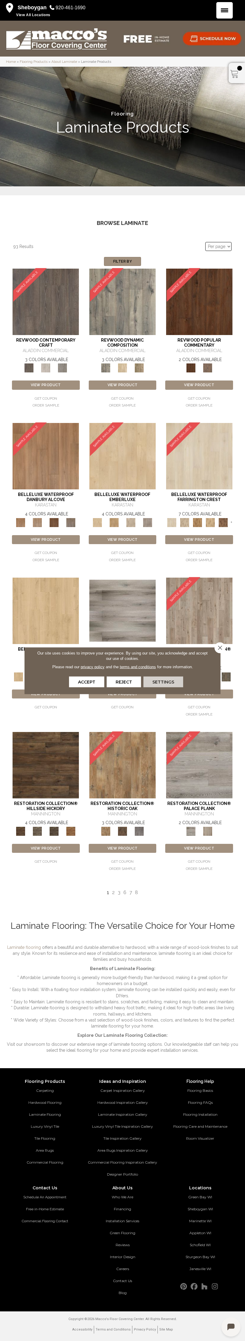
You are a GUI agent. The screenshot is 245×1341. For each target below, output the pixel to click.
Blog (123, 1292)
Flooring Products (34, 62)
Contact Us (122, 1280)
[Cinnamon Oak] (199, 301)
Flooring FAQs (200, 1102)
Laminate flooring (24, 947)
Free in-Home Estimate (45, 1209)
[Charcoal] (122, 831)
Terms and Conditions (113, 1329)
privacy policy (93, 666)
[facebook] (194, 1286)
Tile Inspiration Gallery (122, 1138)
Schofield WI (200, 1245)
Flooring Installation (200, 1114)
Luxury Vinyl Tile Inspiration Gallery (122, 1126)
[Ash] (122, 764)
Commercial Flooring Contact (45, 1221)
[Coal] (54, 831)
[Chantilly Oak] (122, 456)
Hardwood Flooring (45, 1102)
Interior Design (122, 1257)
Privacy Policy (145, 1329)
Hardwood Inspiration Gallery (122, 1102)
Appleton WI (200, 1233)
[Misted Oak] (207, 368)
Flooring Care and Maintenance (200, 1126)
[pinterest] (183, 1286)
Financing (122, 1209)
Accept (86, 681)
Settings (163, 681)
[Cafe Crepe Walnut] (37, 522)
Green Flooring (122, 1233)
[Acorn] (46, 764)
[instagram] (215, 1286)
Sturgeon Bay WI (200, 1257)
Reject (124, 681)
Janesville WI (200, 1269)
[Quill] (226, 676)
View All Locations (33, 15)
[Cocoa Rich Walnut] (54, 522)
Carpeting (45, 1090)
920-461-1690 (70, 7)
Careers (122, 1269)
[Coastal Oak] (122, 368)
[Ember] (70, 831)
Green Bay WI (200, 1197)
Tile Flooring (44, 1138)
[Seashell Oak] (45, 368)
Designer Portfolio (122, 1174)
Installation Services (122, 1221)
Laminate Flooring (45, 1114)
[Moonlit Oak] (130, 522)
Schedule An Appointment (44, 1197)
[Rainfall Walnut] (70, 522)
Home (11, 62)
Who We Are (122, 1197)
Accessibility (82, 1329)
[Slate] (139, 831)
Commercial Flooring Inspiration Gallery (122, 1162)
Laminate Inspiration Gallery (122, 1114)
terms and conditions (138, 666)
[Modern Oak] (122, 301)
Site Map (166, 1329)
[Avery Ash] (122, 610)
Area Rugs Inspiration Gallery (122, 1150)
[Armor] (199, 764)
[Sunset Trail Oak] (114, 522)
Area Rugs (45, 1150)
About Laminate (64, 62)
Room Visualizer (200, 1138)
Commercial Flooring (45, 1162)
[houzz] (204, 1286)
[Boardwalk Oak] (139, 368)
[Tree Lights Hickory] (184, 522)
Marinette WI (200, 1221)
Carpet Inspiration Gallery (122, 1090)
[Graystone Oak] (147, 522)
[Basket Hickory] (210, 522)
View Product (46, 385)
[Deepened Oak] (46, 301)
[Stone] (37, 831)
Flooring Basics (200, 1090)
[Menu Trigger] (224, 10)
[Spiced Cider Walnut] (46, 456)
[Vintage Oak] (62, 368)
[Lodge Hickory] (197, 522)
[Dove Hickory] (199, 456)
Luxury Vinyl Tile (45, 1126)
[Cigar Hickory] (223, 522)
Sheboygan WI (200, 1209)
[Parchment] (199, 610)
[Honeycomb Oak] (46, 610)
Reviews (123, 1245)
